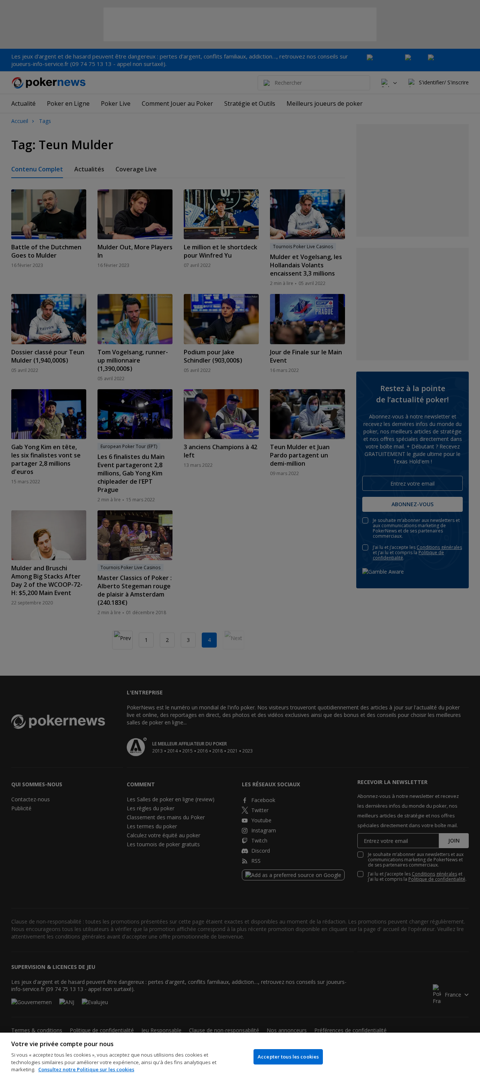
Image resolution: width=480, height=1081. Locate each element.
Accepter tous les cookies (288, 1056)
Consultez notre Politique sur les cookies (86, 1069)
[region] (240, 1057)
